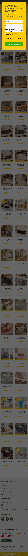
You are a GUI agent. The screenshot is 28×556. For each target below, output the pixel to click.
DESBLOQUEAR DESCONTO (14, 44)
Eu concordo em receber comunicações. (12, 34)
